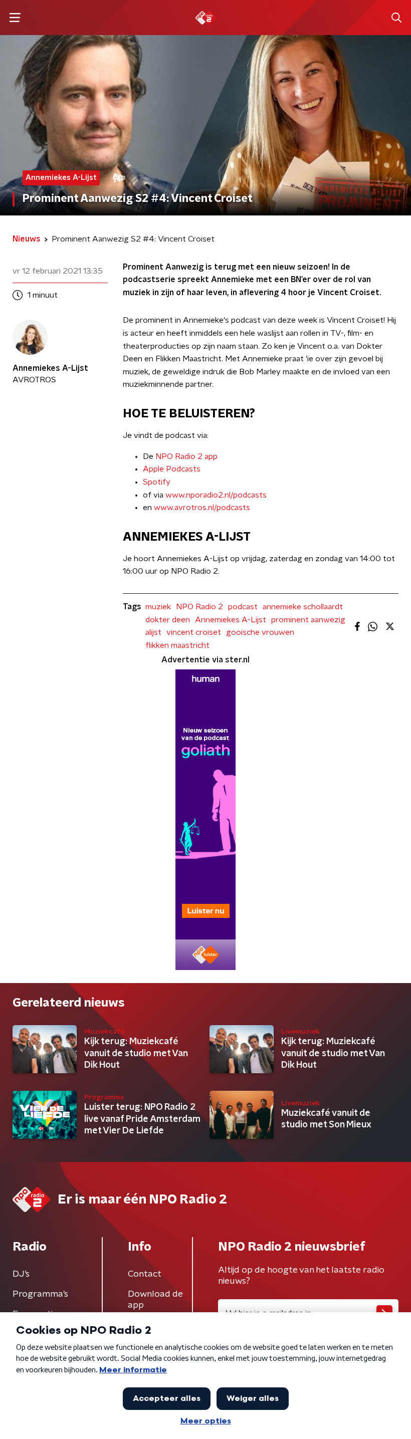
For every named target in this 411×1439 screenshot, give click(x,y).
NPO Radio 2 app (186, 456)
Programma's (40, 1294)
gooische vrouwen (260, 632)
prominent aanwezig (308, 620)
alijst (153, 632)
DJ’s (21, 1274)
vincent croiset (193, 632)
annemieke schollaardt (303, 607)
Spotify (156, 482)
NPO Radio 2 (199, 607)
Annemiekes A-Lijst (230, 620)
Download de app (155, 1300)
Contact (144, 1274)
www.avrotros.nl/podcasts (202, 508)
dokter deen (167, 620)
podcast (243, 607)
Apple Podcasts (171, 469)
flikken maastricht (177, 645)
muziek (158, 607)
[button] (15, 18)
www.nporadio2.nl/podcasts (216, 495)
